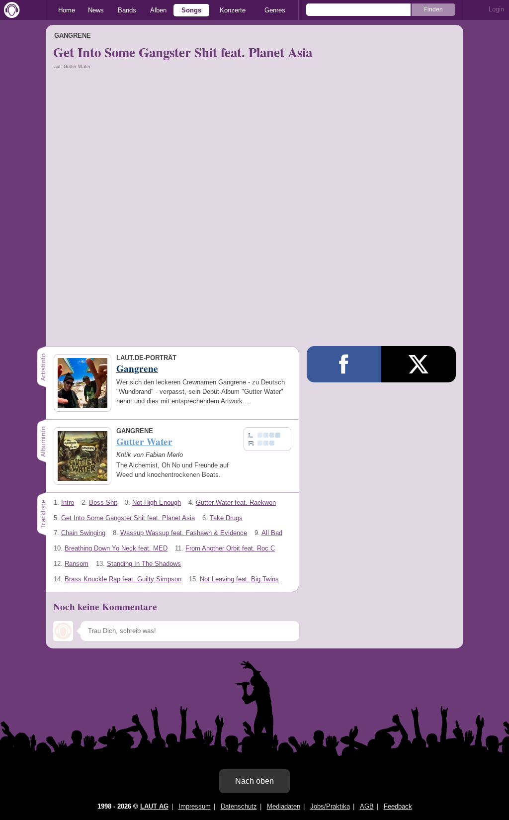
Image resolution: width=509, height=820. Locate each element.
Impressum (194, 806)
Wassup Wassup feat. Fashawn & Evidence (183, 533)
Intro (67, 502)
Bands (127, 10)
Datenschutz (239, 806)
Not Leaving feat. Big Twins (239, 579)
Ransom (76, 563)
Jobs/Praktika (330, 806)
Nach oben (254, 781)
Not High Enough (156, 502)
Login (496, 9)
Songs (191, 10)
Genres (274, 10)
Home (66, 10)
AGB (367, 806)
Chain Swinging (83, 533)
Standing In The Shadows (144, 563)
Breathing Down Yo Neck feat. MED (116, 548)
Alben (158, 10)
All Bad (271, 533)
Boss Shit (103, 502)
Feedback (398, 806)
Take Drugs (226, 518)
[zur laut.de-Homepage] (10, 10)
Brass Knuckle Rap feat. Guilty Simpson (123, 579)
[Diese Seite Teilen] (344, 364)
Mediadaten (283, 806)
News (96, 10)
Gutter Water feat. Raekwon (236, 502)
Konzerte (233, 10)
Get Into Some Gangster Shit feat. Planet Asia (128, 518)
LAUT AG (154, 806)
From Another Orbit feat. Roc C (230, 548)
